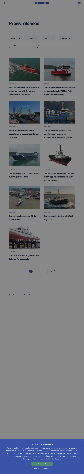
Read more (56, 459)
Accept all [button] (42, 463)
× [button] (83, 440)
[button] (42, 468)
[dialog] (42, 456)
